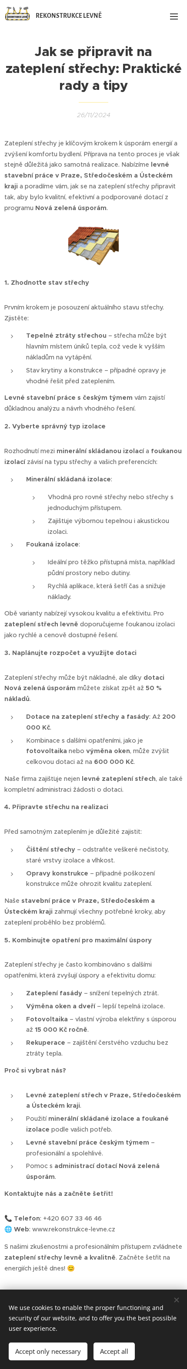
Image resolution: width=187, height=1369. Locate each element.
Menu (174, 16)
